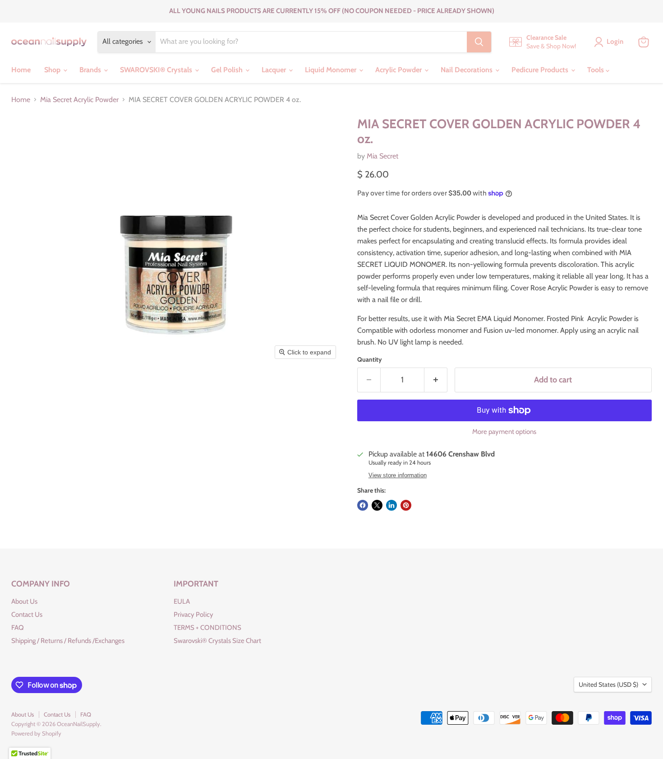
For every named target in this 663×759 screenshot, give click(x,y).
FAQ (17, 628)
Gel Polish (227, 69)
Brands (91, 69)
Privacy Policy (193, 614)
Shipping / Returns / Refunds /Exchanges (67, 641)
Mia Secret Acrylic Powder (79, 100)
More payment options (504, 432)
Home (21, 69)
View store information (397, 475)
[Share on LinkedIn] (391, 505)
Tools (596, 69)
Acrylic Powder (399, 69)
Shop (53, 69)
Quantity (369, 359)
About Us (24, 601)
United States (608, 684)
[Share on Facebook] (362, 505)
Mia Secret (382, 156)
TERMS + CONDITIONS (207, 628)
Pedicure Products (540, 69)
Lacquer (275, 69)
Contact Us (26, 614)
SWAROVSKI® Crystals (157, 69)
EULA (182, 601)
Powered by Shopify (36, 733)
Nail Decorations (467, 69)
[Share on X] (377, 505)
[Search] (479, 42)
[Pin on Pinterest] (406, 505)
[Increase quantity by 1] (435, 380)
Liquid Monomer (331, 69)
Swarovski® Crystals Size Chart (217, 641)
